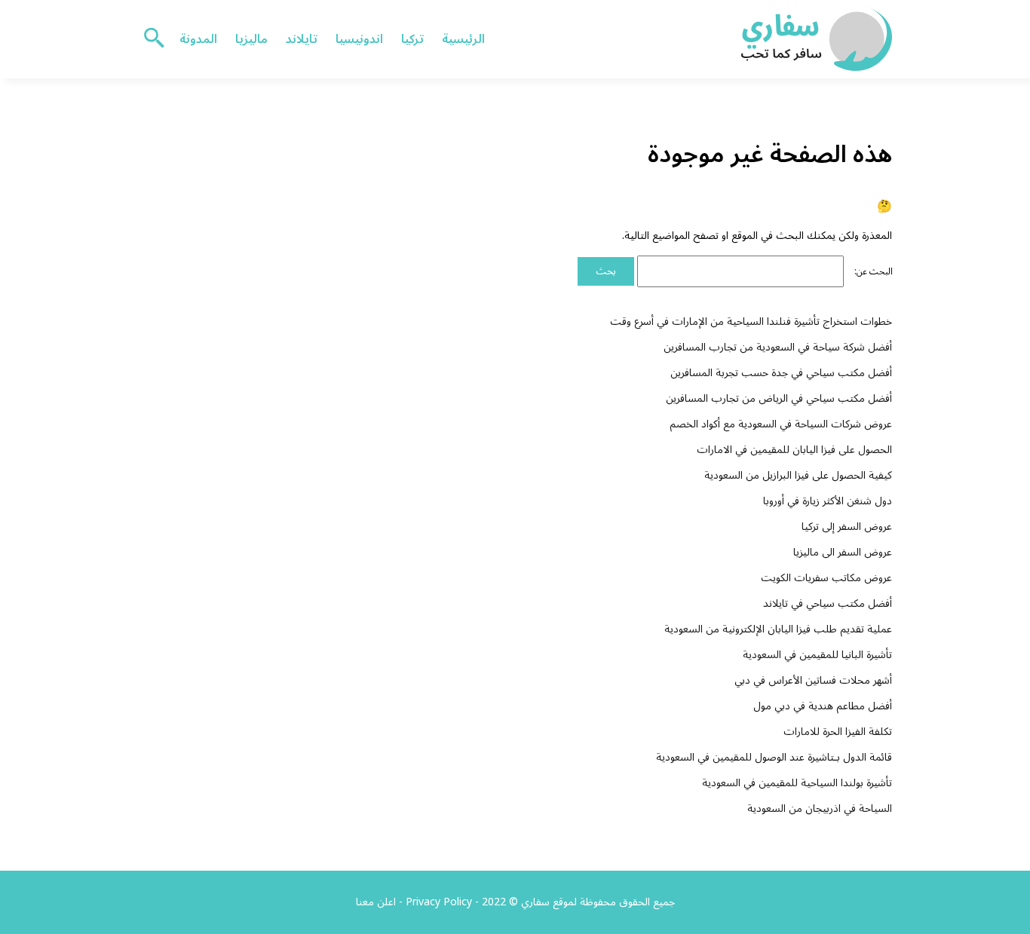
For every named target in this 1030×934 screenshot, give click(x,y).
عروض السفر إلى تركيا (847, 526)
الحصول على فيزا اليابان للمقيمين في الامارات (794, 450)
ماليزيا (251, 39)
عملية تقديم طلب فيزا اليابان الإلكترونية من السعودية (778, 629)
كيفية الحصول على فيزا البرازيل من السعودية (798, 475)
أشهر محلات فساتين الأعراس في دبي (813, 680)
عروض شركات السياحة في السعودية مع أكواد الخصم (781, 424)
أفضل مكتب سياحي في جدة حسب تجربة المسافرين (781, 373)
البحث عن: (873, 271)
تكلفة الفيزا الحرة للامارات (837, 732)
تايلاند (301, 39)
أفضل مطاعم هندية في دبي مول (822, 706)
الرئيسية (463, 39)
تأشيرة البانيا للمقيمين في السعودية (817, 655)
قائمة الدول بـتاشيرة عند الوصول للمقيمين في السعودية (774, 757)
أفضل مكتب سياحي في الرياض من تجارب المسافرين (779, 398)
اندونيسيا (359, 39)
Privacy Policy (439, 902)
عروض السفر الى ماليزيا (842, 552)
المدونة (198, 39)
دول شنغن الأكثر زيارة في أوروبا (827, 501)
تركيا (412, 39)
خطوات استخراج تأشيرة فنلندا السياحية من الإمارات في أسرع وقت (751, 321)
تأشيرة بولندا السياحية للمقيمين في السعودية (797, 783)
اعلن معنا (376, 902)
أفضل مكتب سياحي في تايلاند (827, 603)
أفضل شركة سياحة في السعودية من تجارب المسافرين (778, 347)
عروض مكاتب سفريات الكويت (826, 578)
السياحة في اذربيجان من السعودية (819, 808)
